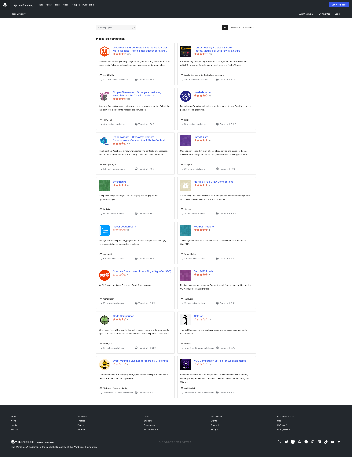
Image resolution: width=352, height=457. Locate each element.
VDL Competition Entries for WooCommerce (220, 360)
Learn (146, 416)
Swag (214, 429)
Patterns (81, 429)
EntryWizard (201, 137)
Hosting (14, 425)
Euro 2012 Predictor (205, 271)
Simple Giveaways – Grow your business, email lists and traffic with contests (137, 94)
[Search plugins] (133, 27)
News (13, 421)
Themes (81, 421)
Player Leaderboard (124, 226)
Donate (215, 425)
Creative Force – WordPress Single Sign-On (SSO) (142, 271)
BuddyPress (284, 429)
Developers (149, 425)
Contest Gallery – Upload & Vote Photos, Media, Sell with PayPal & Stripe (217, 49)
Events (214, 421)
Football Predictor (204, 226)
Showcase (82, 416)
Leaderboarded (203, 92)
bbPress (282, 425)
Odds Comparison (123, 316)
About (13, 416)
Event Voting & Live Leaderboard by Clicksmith (140, 360)
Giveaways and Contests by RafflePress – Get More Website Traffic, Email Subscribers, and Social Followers (140, 49)
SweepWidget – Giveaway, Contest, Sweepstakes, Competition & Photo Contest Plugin (139, 139)
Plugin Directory (18, 14)
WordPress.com (285, 416)
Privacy (14, 429)
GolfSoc (198, 316)
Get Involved (216, 416)
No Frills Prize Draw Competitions (213, 181)
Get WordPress (339, 5)
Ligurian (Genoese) (45, 442)
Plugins (81, 425)
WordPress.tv (151, 429)
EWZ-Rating (120, 181)
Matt (280, 421)
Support (148, 421)
